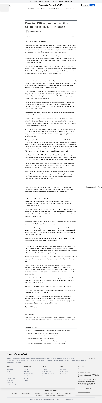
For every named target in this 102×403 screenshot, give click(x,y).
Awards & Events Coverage (13, 384)
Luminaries (35, 1)
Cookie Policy (63, 369)
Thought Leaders (69, 1)
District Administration (50, 395)
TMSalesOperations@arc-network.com (40, 319)
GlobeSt (58, 393)
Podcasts (41, 1)
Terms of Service (64, 371)
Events (26, 378)
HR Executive (39, 395)
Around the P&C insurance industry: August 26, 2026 (42, 333)
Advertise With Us (46, 371)
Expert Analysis (10, 382)
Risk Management (11, 376)
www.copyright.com (59, 317)
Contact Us (45, 376)
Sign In (79, 368)
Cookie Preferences (68, 399)
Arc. (38, 399)
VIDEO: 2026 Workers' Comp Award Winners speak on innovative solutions (48, 330)
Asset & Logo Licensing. (69, 319)
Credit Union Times (48, 393)
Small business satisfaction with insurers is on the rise (42, 336)
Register (92, 5)
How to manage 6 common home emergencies (40, 338)
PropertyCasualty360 (25, 393)
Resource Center (54, 1)
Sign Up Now (88, 388)
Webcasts (47, 1)
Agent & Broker (10, 369)
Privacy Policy (63, 373)
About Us (44, 369)
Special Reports (10, 380)
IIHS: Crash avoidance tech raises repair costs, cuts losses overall (46, 343)
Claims (8, 371)
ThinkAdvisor (14, 393)
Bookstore (61, 1)
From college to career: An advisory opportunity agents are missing (46, 341)
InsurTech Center (11, 378)
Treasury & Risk (67, 393)
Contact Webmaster (31, 307)
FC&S (30, 1)
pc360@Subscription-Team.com (15, 362)
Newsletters (85, 5)
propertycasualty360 (36, 31)
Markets (9, 373)
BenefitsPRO (37, 393)
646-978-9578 (39, 360)
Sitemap (26, 380)
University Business (61, 395)
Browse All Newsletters (84, 392)
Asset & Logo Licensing (48, 373)
